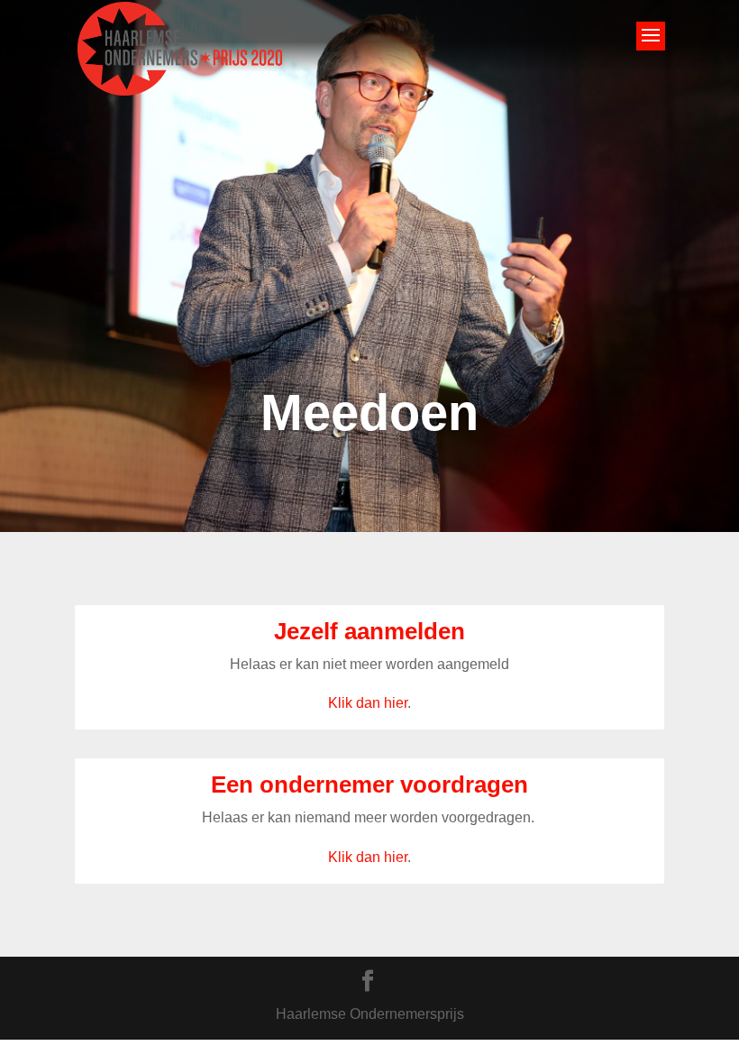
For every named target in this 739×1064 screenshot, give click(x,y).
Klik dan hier (367, 703)
